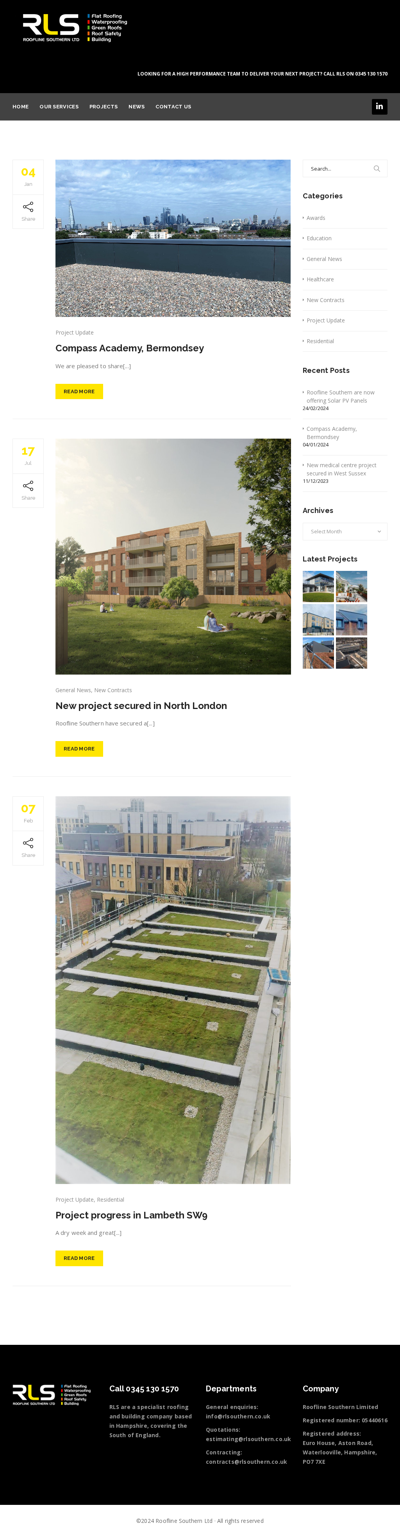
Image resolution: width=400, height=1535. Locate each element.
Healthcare (320, 279)
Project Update (74, 332)
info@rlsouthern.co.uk (238, 1416)
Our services (59, 107)
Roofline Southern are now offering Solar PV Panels (341, 396)
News (137, 107)
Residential (110, 1199)
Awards (316, 217)
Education (319, 238)
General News (73, 690)
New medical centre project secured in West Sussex (342, 469)
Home (20, 107)
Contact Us (173, 107)
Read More (79, 391)
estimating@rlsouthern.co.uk (248, 1439)
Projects (103, 107)
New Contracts (113, 690)
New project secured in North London (141, 705)
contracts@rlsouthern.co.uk (246, 1461)
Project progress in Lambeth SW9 (131, 1215)
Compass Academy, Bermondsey (129, 348)
